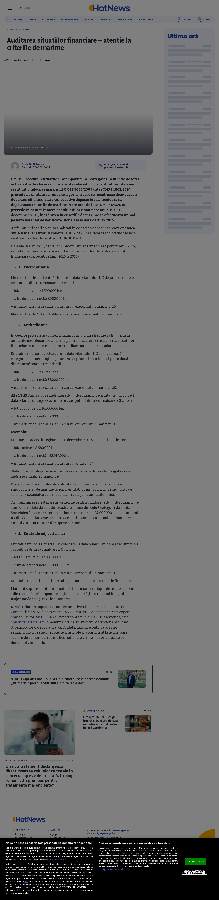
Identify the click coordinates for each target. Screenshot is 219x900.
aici (26, 881)
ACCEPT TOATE (196, 861)
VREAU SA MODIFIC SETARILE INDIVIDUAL (194, 872)
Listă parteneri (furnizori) (111, 869)
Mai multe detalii (58, 859)
